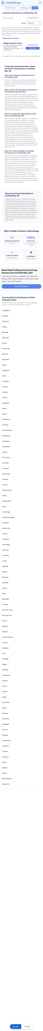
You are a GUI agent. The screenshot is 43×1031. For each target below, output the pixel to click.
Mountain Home (7, 610)
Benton (4, 343)
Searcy (4, 708)
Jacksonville (6, 528)
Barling (4, 327)
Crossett (5, 392)
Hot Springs (6, 512)
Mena (4, 593)
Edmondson (6, 419)
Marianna (5, 577)
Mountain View (7, 615)
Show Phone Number (32, 44)
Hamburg (5, 479)
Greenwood (6, 474)
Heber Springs (6, 490)
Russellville (5, 702)
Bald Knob (5, 321)
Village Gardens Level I (12, 43)
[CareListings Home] (17, 3)
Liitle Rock (5, 550)
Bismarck (5, 354)
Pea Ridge (5, 659)
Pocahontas (6, 675)
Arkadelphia (6, 310)
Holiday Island (6, 501)
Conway (5, 387)
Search (35, 8)
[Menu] (40, 2)
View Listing (33, 48)
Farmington (6, 441)
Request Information (21, 286)
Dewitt (4, 408)
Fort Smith (5, 463)
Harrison (5, 485)
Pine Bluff (5, 670)
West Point (5, 784)
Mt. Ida (4, 621)
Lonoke (4, 561)
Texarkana (5, 746)
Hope (4, 506)
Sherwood (5, 719)
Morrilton (5, 604)
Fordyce (4, 452)
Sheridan (5, 713)
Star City (5, 729)
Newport (5, 631)
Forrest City (6, 457)
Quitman (5, 691)
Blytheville (5, 359)
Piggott (4, 664)
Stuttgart (5, 735)
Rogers (4, 697)
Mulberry (5, 626)
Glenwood (5, 468)
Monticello (5, 599)
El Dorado (5, 425)
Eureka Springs (7, 430)
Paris (3, 653)
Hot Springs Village (8, 517)
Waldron (5, 768)
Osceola (4, 642)
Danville (4, 397)
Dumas (4, 414)
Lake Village (6, 544)
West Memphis (7, 778)
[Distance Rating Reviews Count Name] (34, 23)
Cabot (4, 376)
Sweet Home (6, 740)
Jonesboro (5, 539)
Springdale (5, 724)
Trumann (5, 751)
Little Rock (5, 555)
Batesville (5, 332)
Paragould (5, 648)
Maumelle (5, 582)
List (16, 1026)
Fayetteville (6, 446)
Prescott (5, 680)
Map (28, 1026)
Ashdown (5, 316)
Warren (4, 773)
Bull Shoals (5, 370)
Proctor (4, 686)
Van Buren (5, 757)
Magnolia (5, 566)
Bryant (4, 365)
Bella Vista (5, 338)
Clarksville (5, 381)
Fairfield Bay (6, 436)
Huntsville (5, 523)
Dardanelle (5, 403)
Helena (4, 495)
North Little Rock (7, 637)
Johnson (5, 533)
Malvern (4, 572)
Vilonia (4, 762)
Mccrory (5, 588)
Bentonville (5, 348)
